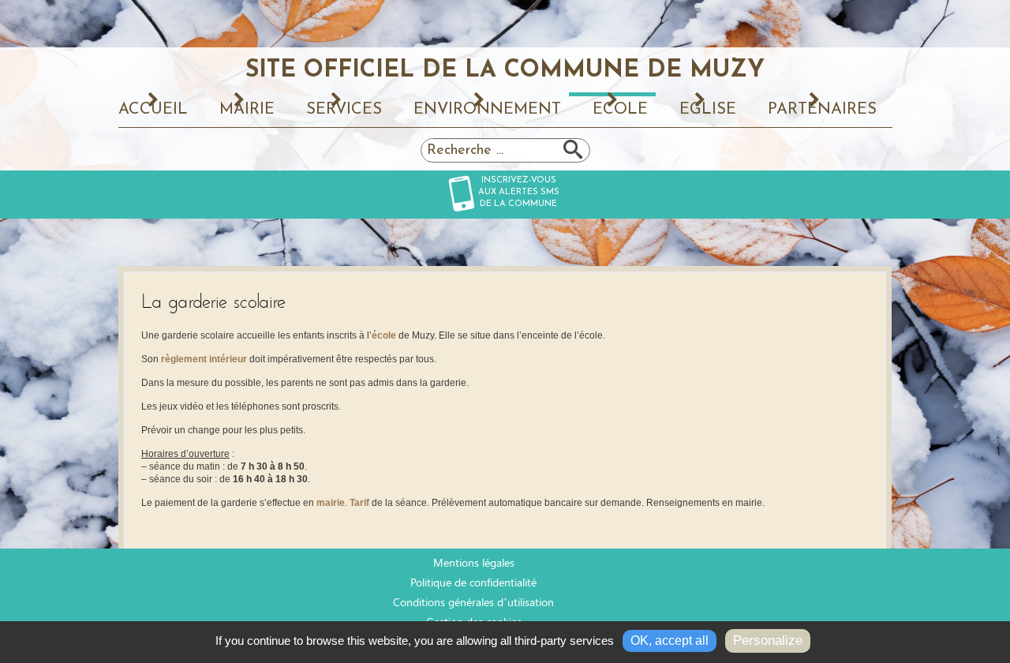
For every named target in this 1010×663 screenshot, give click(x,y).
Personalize (767, 640)
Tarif (361, 502)
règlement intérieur (204, 359)
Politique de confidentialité (473, 582)
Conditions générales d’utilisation (473, 601)
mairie (330, 502)
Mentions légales (473, 562)
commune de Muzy (505, 69)
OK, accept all (669, 640)
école (384, 335)
